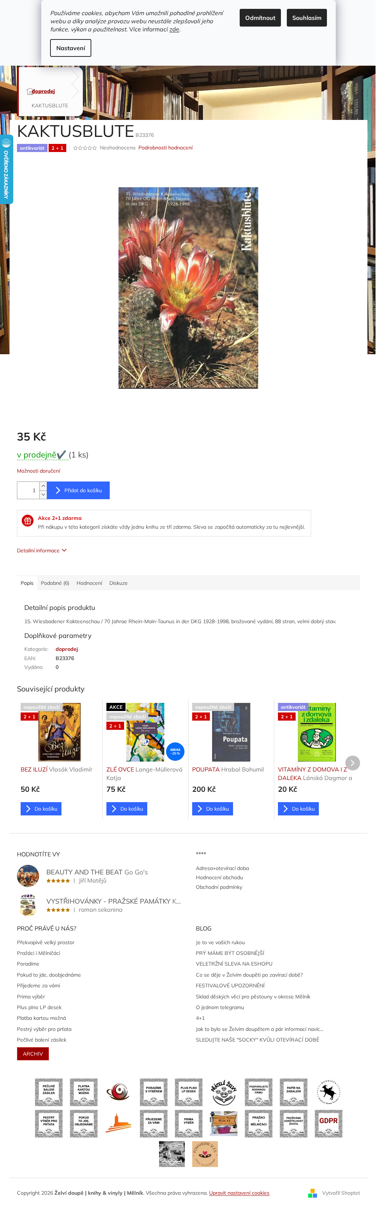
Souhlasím (306, 17)
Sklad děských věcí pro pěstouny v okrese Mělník (253, 996)
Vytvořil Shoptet (341, 1192)
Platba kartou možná (41, 1018)
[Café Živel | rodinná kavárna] (119, 1091)
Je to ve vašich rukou (220, 942)
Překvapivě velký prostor (45, 942)
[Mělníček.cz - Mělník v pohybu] (119, 1123)
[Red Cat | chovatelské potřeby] (223, 1123)
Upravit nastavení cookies (239, 1193)
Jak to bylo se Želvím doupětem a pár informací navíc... (259, 1029)
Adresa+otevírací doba (222, 868)
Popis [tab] (27, 583)
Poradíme (28, 963)
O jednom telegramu (220, 1007)
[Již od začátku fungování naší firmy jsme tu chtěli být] (258, 1123)
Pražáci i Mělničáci (38, 953)
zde (174, 29)
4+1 (200, 1018)
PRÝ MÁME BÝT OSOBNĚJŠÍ (230, 953)
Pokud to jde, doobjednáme (49, 974)
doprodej (67, 649)
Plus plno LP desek (39, 1007)
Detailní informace (38, 550)
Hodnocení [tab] (89, 583)
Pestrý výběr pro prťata (44, 1029)
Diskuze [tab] (118, 583)
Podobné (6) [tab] (55, 583)
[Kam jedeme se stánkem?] (172, 1153)
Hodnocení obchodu (219, 877)
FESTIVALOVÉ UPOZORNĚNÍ (230, 985)
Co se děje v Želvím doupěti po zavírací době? (249, 974)
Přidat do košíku (83, 490)
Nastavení (70, 48)
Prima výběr (31, 996)
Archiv (33, 1053)
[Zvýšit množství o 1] (43, 486)
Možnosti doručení (38, 470)
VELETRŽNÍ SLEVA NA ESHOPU (234, 963)
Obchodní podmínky (219, 887)
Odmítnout (260, 17)
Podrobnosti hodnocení (165, 147)
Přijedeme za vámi (38, 985)
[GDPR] (328, 1123)
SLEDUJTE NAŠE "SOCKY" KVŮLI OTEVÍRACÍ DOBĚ (257, 1039)
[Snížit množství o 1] (43, 494)
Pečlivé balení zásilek (41, 1039)
